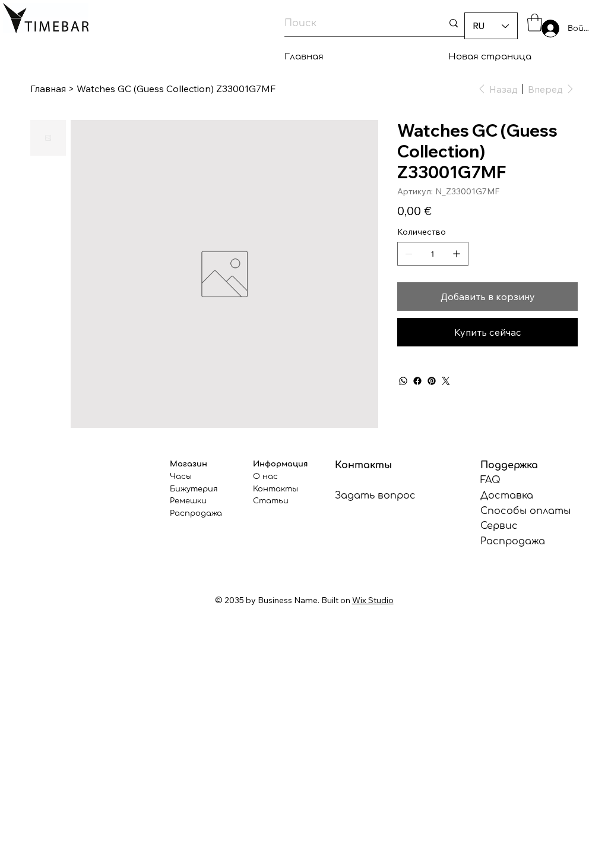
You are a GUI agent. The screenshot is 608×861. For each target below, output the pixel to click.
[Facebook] (417, 381)
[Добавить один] (456, 254)
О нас (265, 476)
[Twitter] (446, 381)
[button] (534, 22)
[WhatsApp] (403, 381)
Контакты (275, 489)
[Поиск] (454, 23)
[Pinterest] (432, 381)
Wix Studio (373, 600)
